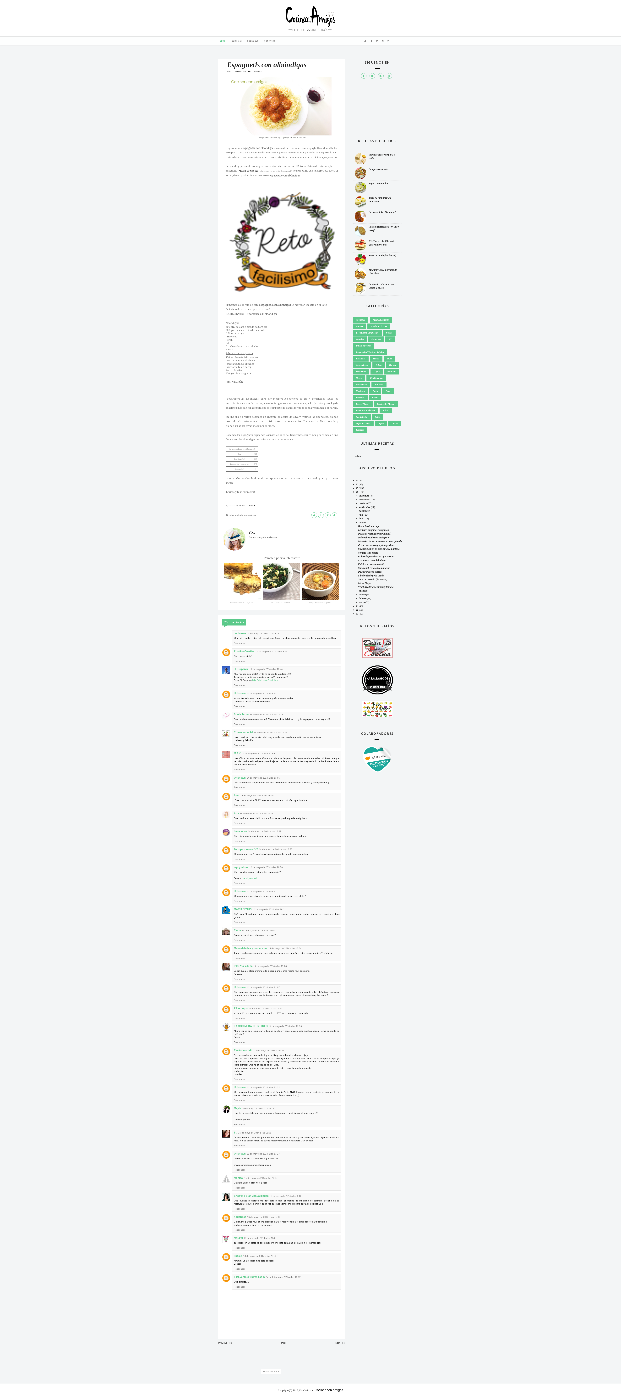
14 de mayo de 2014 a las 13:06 (263, 777)
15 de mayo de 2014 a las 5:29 (258, 1108)
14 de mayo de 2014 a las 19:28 (270, 966)
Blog (222, 41)
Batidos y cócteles (379, 326)
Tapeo (381, 423)
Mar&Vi (238, 1238)
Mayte (237, 1108)
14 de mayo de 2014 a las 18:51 (258, 930)
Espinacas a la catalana (280, 602)
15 (357, 488)
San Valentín (361, 417)
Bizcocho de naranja (369, 526)
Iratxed (238, 1256)
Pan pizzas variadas (379, 169)
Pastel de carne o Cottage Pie (241, 602)
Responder (239, 643)
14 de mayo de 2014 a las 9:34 (271, 651)
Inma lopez (240, 831)
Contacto (270, 41)
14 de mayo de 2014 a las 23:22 (263, 1087)
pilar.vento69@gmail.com (249, 1277)
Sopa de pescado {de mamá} (372, 579)
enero (362, 602)
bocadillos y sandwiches (367, 333)
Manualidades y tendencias (250, 948)
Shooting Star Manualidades (251, 1196)
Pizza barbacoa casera (369, 571)
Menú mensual (376, 378)
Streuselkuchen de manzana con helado (379, 548)
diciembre (364, 495)
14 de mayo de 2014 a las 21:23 (265, 1008)
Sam (236, 795)
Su (235, 1132)
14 (357, 492)
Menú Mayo (364, 583)
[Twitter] (372, 76)
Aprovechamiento (381, 320)
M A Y (237, 753)
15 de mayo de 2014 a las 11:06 (254, 1132)
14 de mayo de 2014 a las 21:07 (263, 987)
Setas (377, 417)
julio (361, 514)
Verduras (360, 430)
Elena (237, 930)
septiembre (365, 507)
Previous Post (225, 1342)
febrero (363, 598)
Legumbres (361, 371)
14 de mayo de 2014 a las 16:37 (264, 831)
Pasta (388, 391)
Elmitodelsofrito (243, 1050)
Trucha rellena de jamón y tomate (375, 587)
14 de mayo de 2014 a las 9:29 (263, 633)
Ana (236, 813)
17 (357, 480)
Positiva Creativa (244, 651)
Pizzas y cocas (362, 404)
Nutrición (360, 391)
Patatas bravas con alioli (371, 564)
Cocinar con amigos (329, 1390)
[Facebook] (363, 76)
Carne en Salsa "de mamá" (382, 212)
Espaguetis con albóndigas (372, 560)
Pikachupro (241, 1008)
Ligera (377, 371)
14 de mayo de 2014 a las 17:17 (263, 891)
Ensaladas (360, 358)
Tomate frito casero (368, 552)
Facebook (240, 505)
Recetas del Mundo (385, 404)
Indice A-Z (236, 41)
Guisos (378, 365)
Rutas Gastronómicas (365, 410)
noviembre (364, 499)
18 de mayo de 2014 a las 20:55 (259, 1256)
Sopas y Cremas (363, 423)
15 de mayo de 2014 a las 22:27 (261, 1178)
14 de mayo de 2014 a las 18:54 (284, 948)
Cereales (360, 339)
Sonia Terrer (241, 714)
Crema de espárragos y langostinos (376, 545)
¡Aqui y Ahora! (250, 878)
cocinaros (240, 633)
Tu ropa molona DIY (246, 849)
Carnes (389, 333)
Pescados (360, 397)
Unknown (240, 693)
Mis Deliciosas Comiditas (265, 680)
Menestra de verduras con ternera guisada (380, 541)
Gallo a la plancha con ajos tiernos (376, 556)
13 (357, 606)
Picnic (375, 397)
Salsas (385, 410)
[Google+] (389, 76)
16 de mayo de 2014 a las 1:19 (285, 1196)
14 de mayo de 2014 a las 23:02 (270, 1050)
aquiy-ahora (241, 867)
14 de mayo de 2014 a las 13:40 (256, 795)
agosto (362, 510)
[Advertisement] (377, 110)
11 (357, 609)
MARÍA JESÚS (243, 909)
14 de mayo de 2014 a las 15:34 (256, 813)
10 (357, 613)
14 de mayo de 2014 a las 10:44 (266, 669)
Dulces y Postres (363, 346)
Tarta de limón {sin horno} (382, 255)
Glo (252, 533)
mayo (362, 522)
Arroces (359, 326)
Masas (359, 378)
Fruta (389, 358)
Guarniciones (362, 365)
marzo (362, 594)
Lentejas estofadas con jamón (373, 530)
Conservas (376, 339)
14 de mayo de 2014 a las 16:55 (275, 849)
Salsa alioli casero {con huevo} (374, 568)
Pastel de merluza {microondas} (374, 533)
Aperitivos (360, 320)
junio (362, 518)
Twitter (251, 505)
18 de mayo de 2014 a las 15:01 (260, 1238)
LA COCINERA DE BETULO (251, 1026)
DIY (390, 339)
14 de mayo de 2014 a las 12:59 (258, 753)
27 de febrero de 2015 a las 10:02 (283, 1277)
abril (361, 590)
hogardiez (240, 1217)
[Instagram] (381, 76)
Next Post (340, 1342)
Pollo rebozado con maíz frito (373, 537)
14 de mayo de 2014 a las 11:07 (263, 693)
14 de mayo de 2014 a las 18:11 (269, 909)
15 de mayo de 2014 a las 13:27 (263, 1153)
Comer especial (243, 732)
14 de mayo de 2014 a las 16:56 (266, 867)
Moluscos (379, 384)
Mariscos (391, 371)
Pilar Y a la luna (243, 966)
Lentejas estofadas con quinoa (319, 602)
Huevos (392, 365)
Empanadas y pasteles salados (370, 352)
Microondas (361, 384)
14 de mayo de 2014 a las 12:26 (270, 732)
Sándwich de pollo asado (371, 575)
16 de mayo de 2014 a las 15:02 (263, 1217)
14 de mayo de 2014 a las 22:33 (285, 1026)
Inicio (284, 1342)
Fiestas (376, 358)
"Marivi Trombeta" (248, 170)
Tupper (394, 423)
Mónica (238, 1178)
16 (357, 484)
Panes (375, 391)
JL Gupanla (241, 669)
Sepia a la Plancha (378, 183)
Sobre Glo (253, 41)
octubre (363, 503)
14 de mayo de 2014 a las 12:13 (266, 714)
